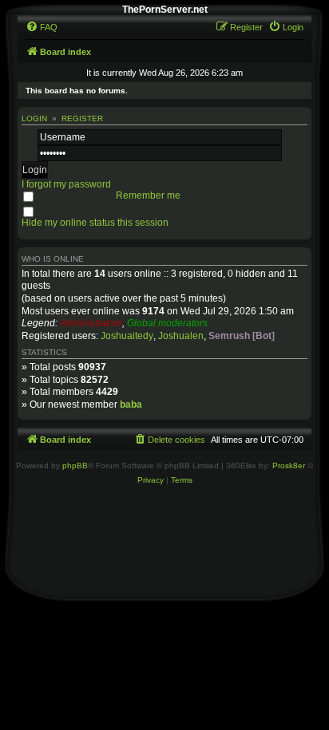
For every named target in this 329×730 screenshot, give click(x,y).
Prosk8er (288, 465)
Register (82, 118)
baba (131, 404)
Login (34, 118)
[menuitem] (41, 27)
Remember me (148, 195)
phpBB (75, 465)
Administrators (91, 323)
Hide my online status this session (95, 222)
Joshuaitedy (127, 335)
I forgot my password (66, 184)
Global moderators (167, 323)
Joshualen (181, 335)
